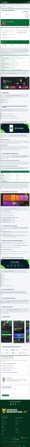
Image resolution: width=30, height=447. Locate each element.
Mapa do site (3, 425)
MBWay (16, 424)
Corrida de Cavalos (4, 429)
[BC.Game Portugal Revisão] (25, 11)
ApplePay (16, 422)
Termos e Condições (4, 418)
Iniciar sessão (5, 395)
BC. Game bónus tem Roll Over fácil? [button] (7, 365)
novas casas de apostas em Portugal (8, 52)
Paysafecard (17, 423)
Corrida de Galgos (4, 430)
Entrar (25, 2)
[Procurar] (26, 2)
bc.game (17, 56)
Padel (2, 428)
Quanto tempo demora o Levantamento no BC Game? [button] (10, 372)
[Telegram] (28, 2)
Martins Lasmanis (10, 7)
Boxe (2, 432)
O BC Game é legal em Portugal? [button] (7, 370)
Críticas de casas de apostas (10, 4)
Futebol (3, 431)
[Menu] (1, 2)
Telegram (17, 432)
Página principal (3, 4)
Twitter (17, 430)
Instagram (17, 431)
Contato (3, 419)
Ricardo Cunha (4, 6)
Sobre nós (3, 420)
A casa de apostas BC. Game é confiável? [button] (8, 358)
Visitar (4, 23)
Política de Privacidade (5, 421)
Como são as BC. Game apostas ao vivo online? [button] (9, 363)
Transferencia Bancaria (18, 421)
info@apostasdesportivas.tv (5, 415)
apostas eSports (19, 50)
